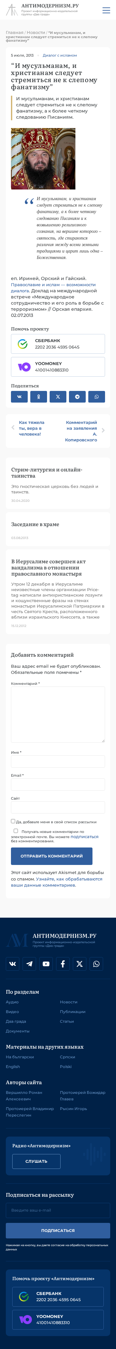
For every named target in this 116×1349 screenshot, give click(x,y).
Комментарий (25, 683)
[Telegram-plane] (29, 964)
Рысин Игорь (73, 1108)
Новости (36, 32)
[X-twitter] (79, 964)
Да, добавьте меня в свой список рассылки (56, 822)
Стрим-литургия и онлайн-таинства (46, 472)
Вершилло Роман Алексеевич (24, 1095)
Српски (67, 1056)
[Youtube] (46, 964)
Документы (18, 1031)
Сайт (15, 798)
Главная (15, 32)
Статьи (67, 1021)
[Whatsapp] (96, 964)
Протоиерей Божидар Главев (82, 1095)
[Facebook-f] (63, 964)
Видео (12, 1011)
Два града (16, 1021)
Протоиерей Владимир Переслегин (30, 1111)
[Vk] (12, 964)
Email (17, 775)
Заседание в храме (35, 524)
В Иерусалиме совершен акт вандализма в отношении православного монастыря (48, 567)
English (13, 1066)
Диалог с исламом (60, 55)
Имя (16, 752)
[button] (19, 397)
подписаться (85, 836)
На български (20, 1056)
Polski (66, 1066)
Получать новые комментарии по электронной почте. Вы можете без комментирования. (55, 836)
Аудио (12, 1001)
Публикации (72, 1011)
